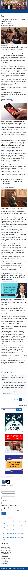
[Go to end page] (13, 401)
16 (2, 402)
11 (11, 399)
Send (3, 513)
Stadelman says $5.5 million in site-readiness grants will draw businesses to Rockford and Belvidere (13, 377)
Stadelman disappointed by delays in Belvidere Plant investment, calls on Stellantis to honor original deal (14, 387)
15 (23, 399)
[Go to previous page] (4, 398)
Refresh (17, 510)
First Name (4, 490)
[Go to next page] (11, 401)
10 (8, 399)
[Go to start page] (2, 398)
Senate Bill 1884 (5, 229)
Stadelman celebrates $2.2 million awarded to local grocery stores (14, 392)
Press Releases (9, 23)
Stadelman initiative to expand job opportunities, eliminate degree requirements (12, 181)
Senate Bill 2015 (5, 150)
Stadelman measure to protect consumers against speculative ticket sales (13, 95)
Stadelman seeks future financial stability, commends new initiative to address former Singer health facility (13, 275)
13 (17, 399)
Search (19, 409)
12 (14, 399)
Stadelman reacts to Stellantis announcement (14, 382)
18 (8, 402)
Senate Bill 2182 (5, 65)
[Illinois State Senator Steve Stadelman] (14, 4)
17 (5, 402)
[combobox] (8, 409)
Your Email (4, 500)
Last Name (4, 495)
